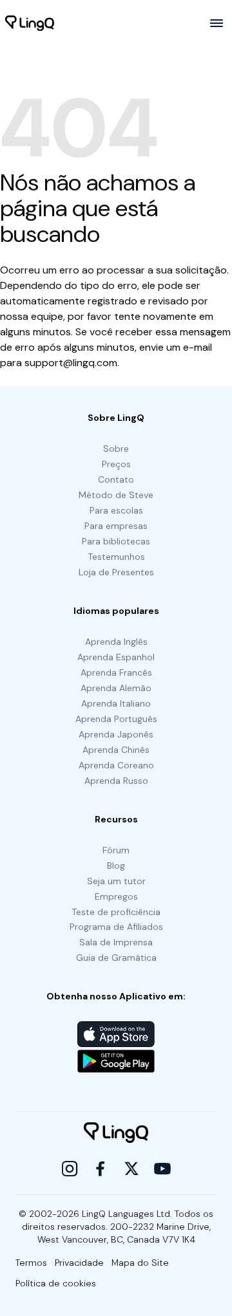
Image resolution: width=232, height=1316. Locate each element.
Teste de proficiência (116, 912)
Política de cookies (55, 1283)
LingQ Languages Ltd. (127, 1213)
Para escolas (116, 510)
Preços (116, 464)
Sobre (116, 448)
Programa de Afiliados (116, 926)
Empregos (116, 896)
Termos (31, 1262)
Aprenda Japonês (116, 734)
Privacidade (79, 1262)
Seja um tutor (116, 881)
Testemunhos (116, 556)
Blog (116, 865)
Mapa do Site (140, 1262)
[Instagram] (69, 1168)
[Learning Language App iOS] (116, 1034)
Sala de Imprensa (116, 942)
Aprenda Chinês (116, 749)
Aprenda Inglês (116, 641)
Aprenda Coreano (116, 765)
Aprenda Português (116, 719)
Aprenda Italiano (116, 703)
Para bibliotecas (116, 541)
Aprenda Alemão (116, 688)
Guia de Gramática (116, 957)
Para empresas (116, 526)
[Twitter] (131, 1168)
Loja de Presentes (116, 572)
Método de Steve (116, 495)
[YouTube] (162, 1168)
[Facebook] (100, 1168)
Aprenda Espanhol (116, 657)
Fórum (116, 850)
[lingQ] (29, 23)
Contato (116, 479)
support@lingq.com (70, 362)
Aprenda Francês (116, 672)
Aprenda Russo (116, 780)
